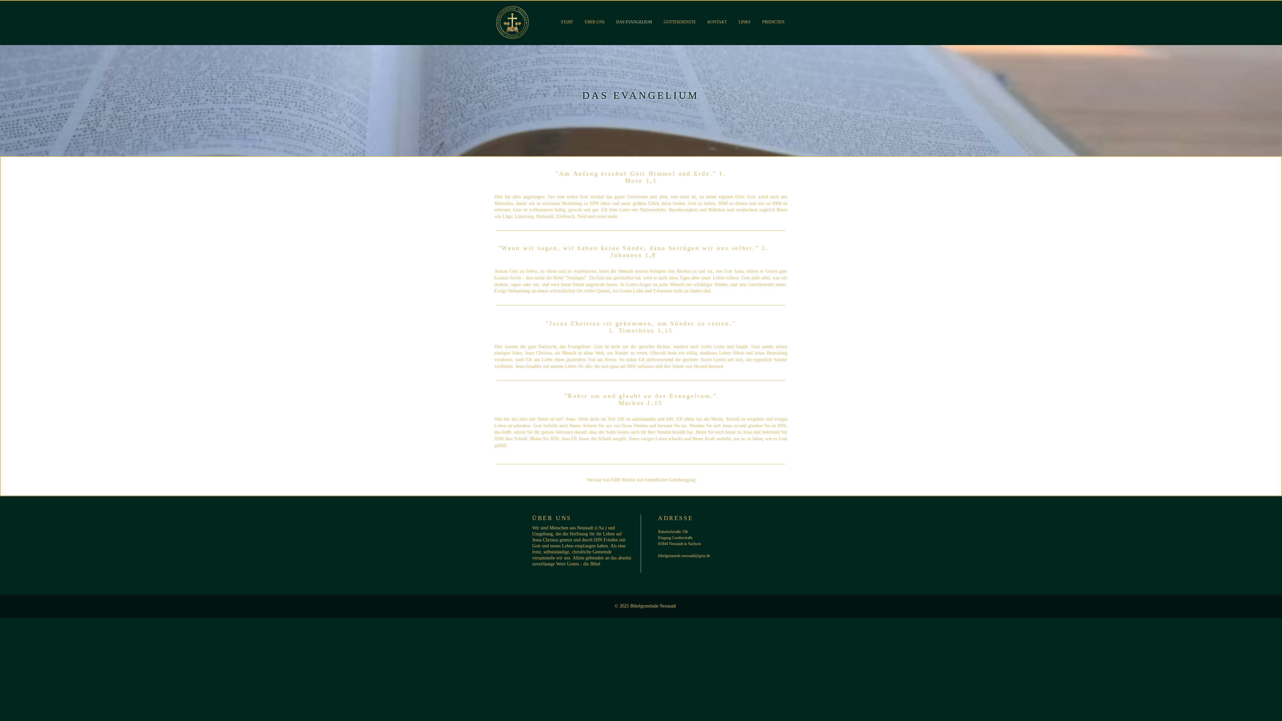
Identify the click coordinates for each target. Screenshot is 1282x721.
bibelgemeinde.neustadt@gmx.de (684, 555)
